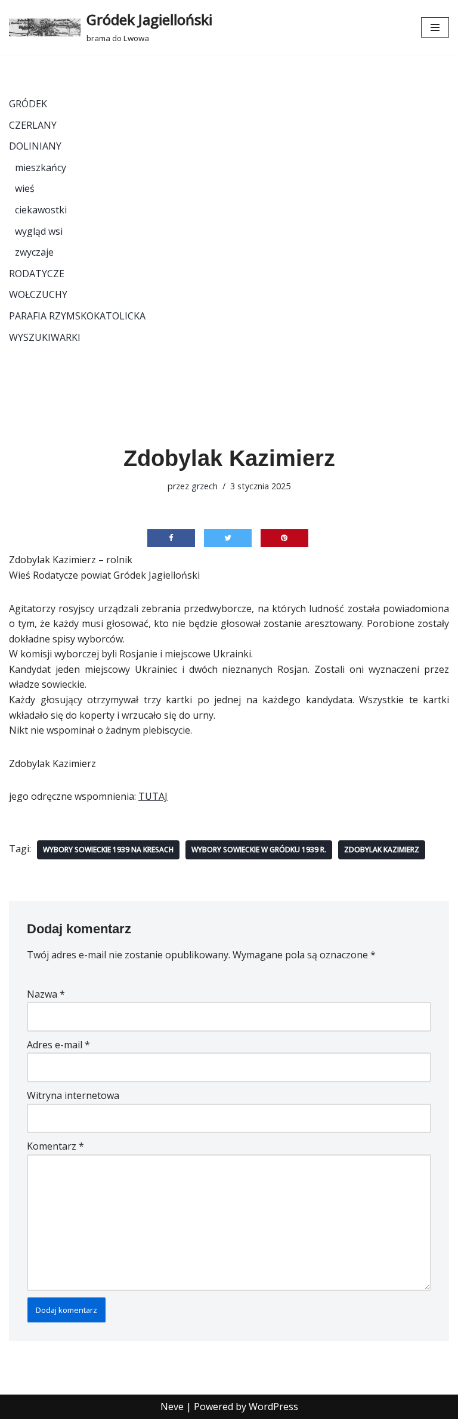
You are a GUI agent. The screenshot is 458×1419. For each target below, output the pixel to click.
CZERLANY (33, 125)
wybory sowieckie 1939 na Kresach (108, 849)
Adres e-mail (58, 1044)
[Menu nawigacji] (435, 27)
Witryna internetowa (73, 1095)
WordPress (273, 1406)
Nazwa (46, 994)
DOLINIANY (35, 146)
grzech (204, 486)
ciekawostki (41, 209)
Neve (172, 1406)
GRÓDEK (28, 103)
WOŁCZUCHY (38, 294)
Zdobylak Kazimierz (381, 849)
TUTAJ (153, 796)
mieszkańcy (40, 167)
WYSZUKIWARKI (45, 337)
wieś (25, 188)
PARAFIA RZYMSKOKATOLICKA (77, 315)
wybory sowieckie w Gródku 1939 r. (258, 849)
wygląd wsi (39, 231)
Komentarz (55, 1146)
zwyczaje (34, 252)
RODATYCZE (36, 273)
